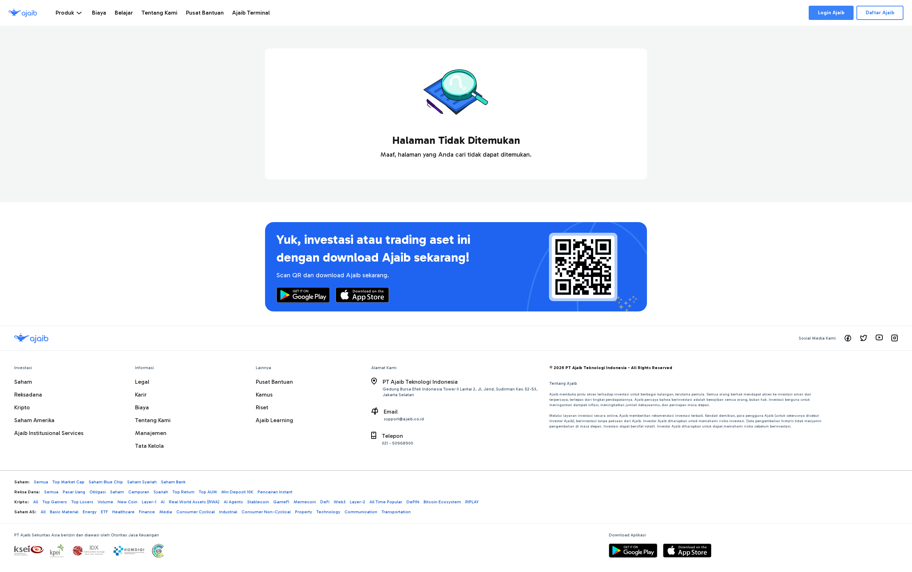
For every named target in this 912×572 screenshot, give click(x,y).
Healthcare (123, 511)
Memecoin (305, 501)
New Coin (128, 501)
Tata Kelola (149, 445)
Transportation (396, 511)
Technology (328, 511)
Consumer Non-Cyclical (266, 511)
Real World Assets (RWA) (194, 501)
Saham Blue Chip (106, 481)
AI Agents (233, 501)
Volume (105, 501)
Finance (147, 511)
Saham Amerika (34, 420)
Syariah (161, 491)
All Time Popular (385, 501)
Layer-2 (357, 501)
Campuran (138, 491)
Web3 (340, 501)
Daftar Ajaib (880, 13)
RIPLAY (472, 501)
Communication (360, 511)
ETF (104, 511)
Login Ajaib (831, 13)
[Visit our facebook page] (847, 338)
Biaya (142, 407)
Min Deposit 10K (237, 491)
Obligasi (97, 491)
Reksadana (28, 394)
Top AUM (208, 491)
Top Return (183, 491)
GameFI (281, 501)
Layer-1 (149, 501)
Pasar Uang (74, 491)
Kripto (22, 407)
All (35, 501)
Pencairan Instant (275, 491)
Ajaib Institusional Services (48, 433)
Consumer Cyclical (195, 511)
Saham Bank (173, 481)
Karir (141, 394)
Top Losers (82, 501)
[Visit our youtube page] (879, 338)
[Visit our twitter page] (863, 338)
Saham (23, 381)
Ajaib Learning (274, 420)
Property (303, 511)
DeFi (325, 501)
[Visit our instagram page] (894, 338)
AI (163, 501)
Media (165, 511)
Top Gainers (54, 501)
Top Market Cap (68, 481)
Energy (90, 511)
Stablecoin (258, 501)
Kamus (264, 394)
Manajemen (150, 433)
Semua (41, 481)
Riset (262, 407)
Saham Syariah (142, 481)
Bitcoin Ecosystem (442, 501)
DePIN (412, 501)
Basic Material (64, 511)
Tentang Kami (153, 420)
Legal (142, 381)
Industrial (228, 511)
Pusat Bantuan (274, 381)
